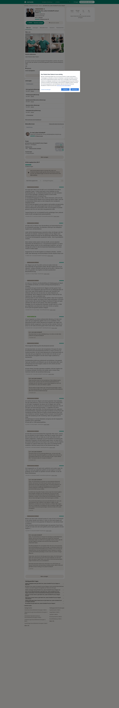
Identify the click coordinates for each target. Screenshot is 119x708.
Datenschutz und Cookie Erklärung (64, 85)
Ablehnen (65, 89)
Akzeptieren (74, 89)
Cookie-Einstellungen (46, 89)
